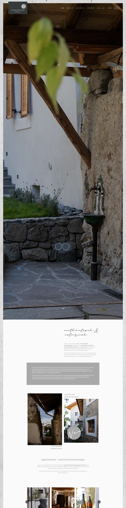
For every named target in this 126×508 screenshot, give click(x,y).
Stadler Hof (69, 8)
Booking (116, 8)
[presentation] (26, 501)
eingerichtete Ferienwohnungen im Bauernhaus (75, 465)
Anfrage (110, 8)
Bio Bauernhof (80, 8)
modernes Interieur (56, 448)
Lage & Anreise (100, 8)
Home (62, 8)
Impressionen (90, 8)
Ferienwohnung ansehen (71, 397)
